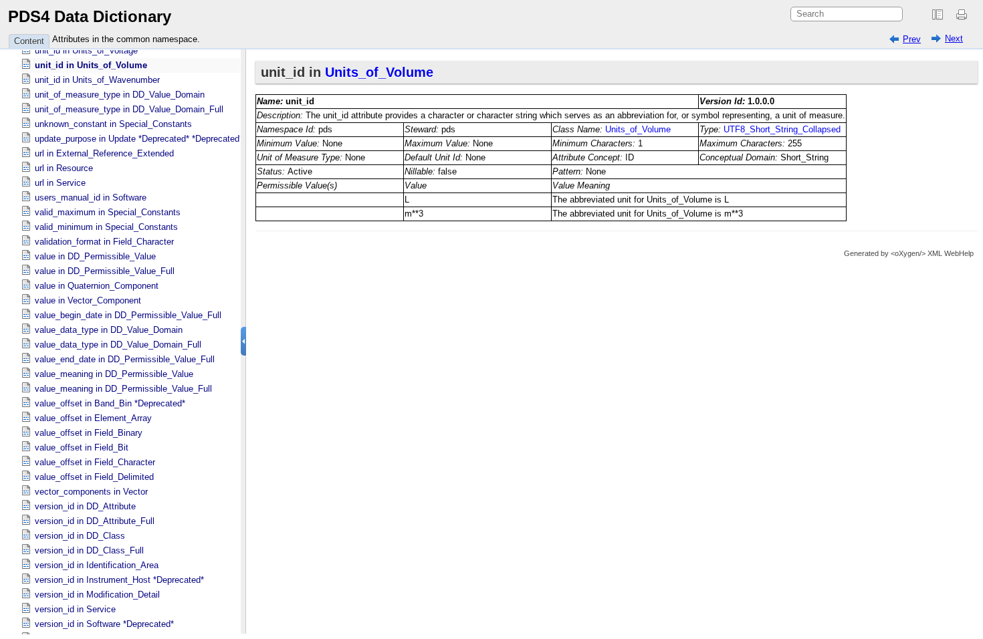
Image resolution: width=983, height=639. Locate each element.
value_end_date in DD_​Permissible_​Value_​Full (125, 359)
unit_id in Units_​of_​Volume (91, 65)
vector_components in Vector (91, 492)
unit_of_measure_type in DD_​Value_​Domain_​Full (129, 109)
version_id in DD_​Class (80, 536)
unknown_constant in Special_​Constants (113, 124)
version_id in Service (75, 609)
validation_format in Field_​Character (104, 242)
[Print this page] (963, 14)
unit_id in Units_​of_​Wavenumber (97, 80)
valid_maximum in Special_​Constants (108, 212)
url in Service (60, 183)
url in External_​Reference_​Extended (104, 153)
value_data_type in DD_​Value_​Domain (109, 330)
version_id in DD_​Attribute (85, 506)
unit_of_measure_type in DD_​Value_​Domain (120, 95)
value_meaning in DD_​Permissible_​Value (114, 374)
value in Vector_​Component (88, 300)
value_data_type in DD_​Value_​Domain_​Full (118, 345)
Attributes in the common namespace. (126, 39)
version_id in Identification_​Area (96, 565)
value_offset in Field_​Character (95, 462)
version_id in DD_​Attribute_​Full (94, 521)
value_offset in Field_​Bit (81, 447)
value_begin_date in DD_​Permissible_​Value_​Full (128, 315)
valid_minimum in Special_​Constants (106, 227)
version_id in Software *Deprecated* (104, 624)
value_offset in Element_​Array (93, 418)
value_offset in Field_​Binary (88, 433)
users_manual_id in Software (90, 198)
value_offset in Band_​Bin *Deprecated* (110, 403)
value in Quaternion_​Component (96, 286)
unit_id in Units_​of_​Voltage (86, 50)
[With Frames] (937, 14)
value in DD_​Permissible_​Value (95, 256)
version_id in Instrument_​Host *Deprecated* (119, 580)
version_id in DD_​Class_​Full (89, 550)
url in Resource (64, 168)
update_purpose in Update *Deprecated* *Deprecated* (139, 139)
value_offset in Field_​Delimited (94, 477)
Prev (912, 39)
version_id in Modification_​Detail (97, 595)
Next (954, 38)
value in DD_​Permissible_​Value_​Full (105, 271)
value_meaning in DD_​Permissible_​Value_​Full (123, 389)
